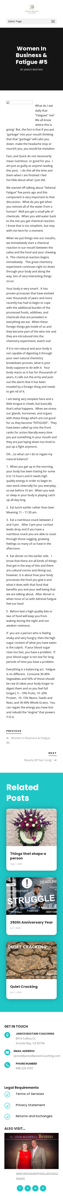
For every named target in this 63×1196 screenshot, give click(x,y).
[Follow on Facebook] (20, 1188)
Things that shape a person (28, 856)
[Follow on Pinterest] (43, 1188)
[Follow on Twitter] (27, 1188)
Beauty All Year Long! (38, 760)
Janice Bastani (33, 69)
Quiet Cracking (24, 986)
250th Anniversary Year (31, 922)
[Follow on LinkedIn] (35, 1188)
